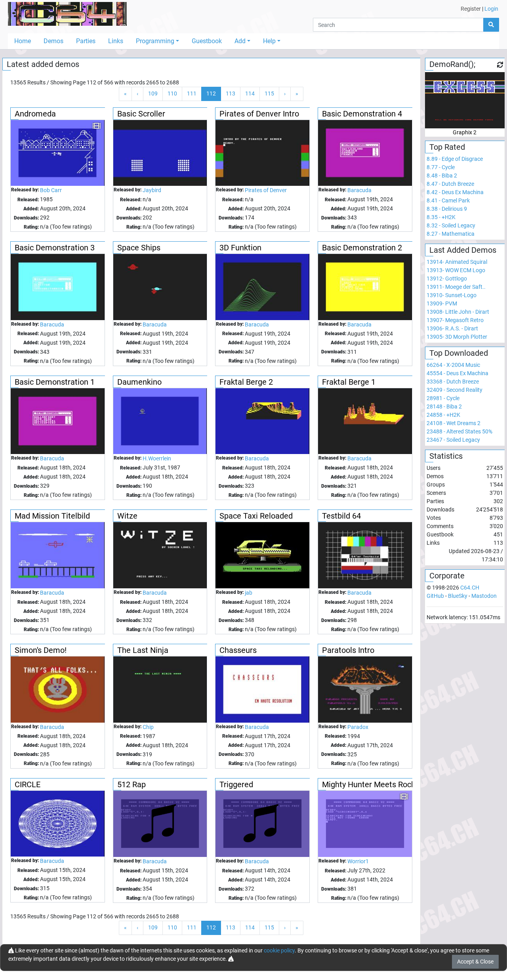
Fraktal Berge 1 (348, 382)
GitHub (435, 596)
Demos (53, 41)
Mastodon (484, 596)
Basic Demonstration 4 (362, 113)
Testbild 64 (341, 516)
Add (240, 41)
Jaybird (152, 190)
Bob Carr (51, 190)
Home (22, 41)
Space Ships (138, 247)
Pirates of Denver (266, 190)
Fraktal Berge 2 (246, 382)
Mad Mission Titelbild (52, 516)
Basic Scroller (141, 113)
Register (471, 9)
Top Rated (447, 147)
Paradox (357, 727)
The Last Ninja (142, 650)
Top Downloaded (458, 353)
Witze (127, 516)
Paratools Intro (348, 650)
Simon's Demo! (41, 650)
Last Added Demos (462, 250)
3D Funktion (240, 247)
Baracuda (359, 190)
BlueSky (457, 596)
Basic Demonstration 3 (55, 247)
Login (491, 9)
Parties (85, 41)
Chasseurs (238, 650)
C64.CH (469, 587)
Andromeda (35, 113)
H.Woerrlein (157, 458)
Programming (155, 41)
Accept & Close (475, 961)
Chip (148, 727)
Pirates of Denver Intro (259, 113)
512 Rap (131, 784)
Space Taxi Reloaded (256, 516)
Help (269, 41)
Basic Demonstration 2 (362, 247)
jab (248, 593)
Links (115, 41)
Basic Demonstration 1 (55, 382)
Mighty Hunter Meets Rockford (375, 784)
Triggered (236, 784)
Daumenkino (139, 382)
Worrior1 (358, 861)
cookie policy (279, 950)
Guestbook (207, 41)
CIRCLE (27, 784)
